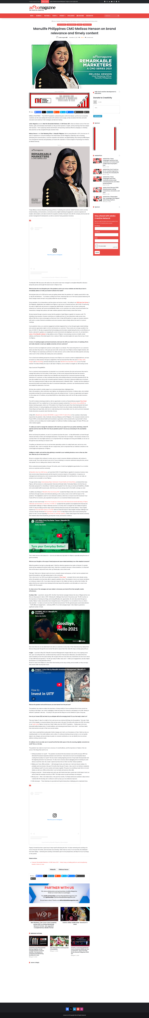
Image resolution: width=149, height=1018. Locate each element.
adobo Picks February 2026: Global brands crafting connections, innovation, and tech (111, 190)
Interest (62, 15)
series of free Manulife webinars (37, 334)
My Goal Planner (49, 511)
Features (47, 15)
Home (54, 21)
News (31, 15)
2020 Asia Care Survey (82, 302)
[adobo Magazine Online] (42, 8)
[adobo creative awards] (59, 100)
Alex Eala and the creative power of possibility (59, 948)
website (59, 511)
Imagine (31, 361)
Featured (58, 21)
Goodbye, (80, 359)
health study (36, 724)
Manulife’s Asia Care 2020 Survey (38, 472)
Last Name (98, 231)
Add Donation (97, 116)
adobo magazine (62, 37)
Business (38, 15)
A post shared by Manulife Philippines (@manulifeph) (55, 277)
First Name (98, 225)
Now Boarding (39, 361)
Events (55, 15)
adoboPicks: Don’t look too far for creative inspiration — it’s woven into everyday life (111, 171)
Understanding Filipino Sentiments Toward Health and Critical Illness (58, 482)
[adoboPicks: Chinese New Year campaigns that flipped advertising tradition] (97, 199)
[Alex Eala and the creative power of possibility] (59, 941)
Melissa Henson (64, 869)
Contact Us (65, 1015)
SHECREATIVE (89, 15)
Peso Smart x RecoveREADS (77, 403)
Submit (97, 252)
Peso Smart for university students (56, 513)
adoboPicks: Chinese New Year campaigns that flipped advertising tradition (111, 198)
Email (96, 238)
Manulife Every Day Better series (69, 361)
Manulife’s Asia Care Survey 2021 (51, 492)
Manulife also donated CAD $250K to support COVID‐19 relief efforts (53, 415)
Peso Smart (83, 401)
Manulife (53, 869)
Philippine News (87, 24)
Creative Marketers (71, 24)
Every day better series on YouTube (44, 509)
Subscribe (81, 15)
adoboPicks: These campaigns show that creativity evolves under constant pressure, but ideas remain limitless (111, 180)
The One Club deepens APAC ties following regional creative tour (64, 1)
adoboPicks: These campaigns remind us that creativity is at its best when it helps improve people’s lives (111, 162)
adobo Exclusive (61, 24)
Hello (83, 359)
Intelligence (71, 15)
